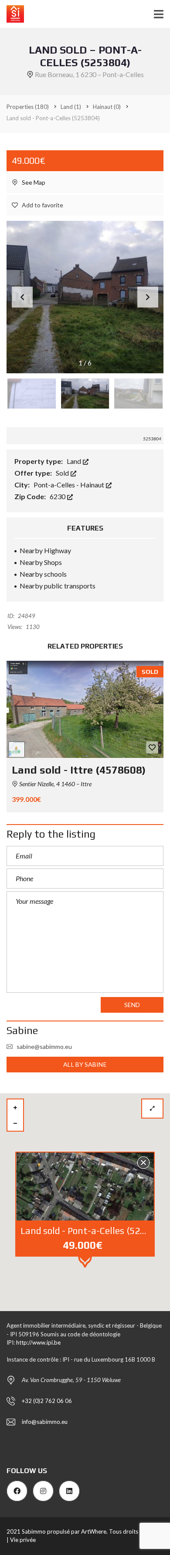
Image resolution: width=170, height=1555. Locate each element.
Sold (63, 473)
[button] (147, 297)
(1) (71, 106)
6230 (58, 496)
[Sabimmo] (12, 14)
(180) (28, 106)
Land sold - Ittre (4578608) (79, 770)
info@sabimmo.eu (45, 1421)
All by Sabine (84, 1064)
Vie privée (23, 1539)
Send (132, 1004)
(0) (107, 106)
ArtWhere (93, 1531)
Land (74, 461)
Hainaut (92, 484)
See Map (32, 182)
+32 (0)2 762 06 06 (47, 1400)
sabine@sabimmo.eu (44, 1046)
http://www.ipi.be (38, 1342)
